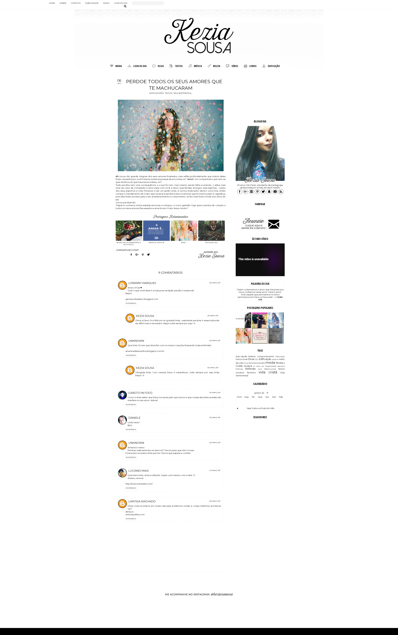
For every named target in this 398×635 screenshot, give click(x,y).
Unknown (136, 340)
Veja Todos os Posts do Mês (260, 408)
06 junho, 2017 (215, 283)
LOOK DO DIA (140, 66)
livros (256, 363)
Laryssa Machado (142, 501)
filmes (246, 363)
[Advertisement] (260, 95)
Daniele (134, 417)
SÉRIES (234, 66)
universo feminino (246, 372)
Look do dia (120, 3)
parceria (281, 366)
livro (251, 363)
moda (270, 362)
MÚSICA (198, 66)
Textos (281, 369)
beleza (251, 356)
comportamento (265, 356)
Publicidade (92, 3)
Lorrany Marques (142, 283)
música (248, 365)
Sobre (63, 3)
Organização (270, 366)
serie (260, 369)
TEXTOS (179, 66)
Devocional (241, 359)
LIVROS (253, 66)
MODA (119, 66)
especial (275, 359)
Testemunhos (270, 369)
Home (52, 3)
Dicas (251, 359)
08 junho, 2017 (215, 501)
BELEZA (216, 66)
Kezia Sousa (145, 315)
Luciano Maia (138, 470)
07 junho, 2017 (215, 470)
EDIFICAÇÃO (274, 66)
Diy (256, 359)
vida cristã (268, 372)
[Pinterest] (142, 256)
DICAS (161, 66)
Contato (76, 3)
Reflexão (250, 368)
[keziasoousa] (269, 193)
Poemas (239, 369)
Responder (131, 303)
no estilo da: (258, 366)
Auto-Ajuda (241, 356)
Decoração (280, 356)
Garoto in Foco (140, 392)
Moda (106, 3)
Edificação (265, 359)
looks (262, 363)
